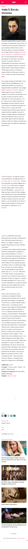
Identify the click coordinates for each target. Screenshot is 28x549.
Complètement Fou (18, 54)
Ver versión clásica (21, 538)
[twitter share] (5, 416)
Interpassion (8, 90)
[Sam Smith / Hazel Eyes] (14, 495)
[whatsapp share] (14, 416)
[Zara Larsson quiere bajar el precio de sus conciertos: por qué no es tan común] (14, 448)
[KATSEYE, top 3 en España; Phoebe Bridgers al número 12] (14, 472)
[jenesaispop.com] (14, 2)
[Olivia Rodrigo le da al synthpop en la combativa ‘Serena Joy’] (14, 515)
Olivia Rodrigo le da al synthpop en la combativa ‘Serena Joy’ (13, 526)
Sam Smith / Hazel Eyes (9, 504)
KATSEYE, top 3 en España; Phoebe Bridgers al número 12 (12, 483)
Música (3, 7)
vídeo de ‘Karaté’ (12, 376)
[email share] (8, 416)
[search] (26, 2)
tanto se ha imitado (13, 271)
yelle (2, 429)
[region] (14, 151)
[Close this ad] (27, 540)
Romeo (16, 90)
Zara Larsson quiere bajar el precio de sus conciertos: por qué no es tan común (13, 459)
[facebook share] (2, 416)
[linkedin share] (11, 416)
